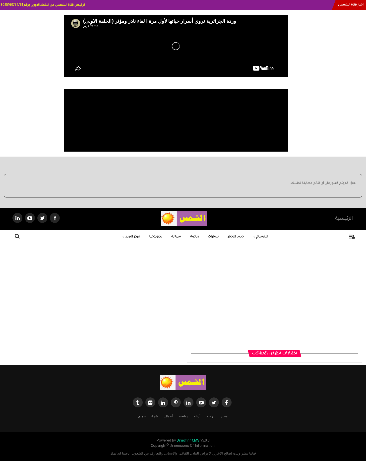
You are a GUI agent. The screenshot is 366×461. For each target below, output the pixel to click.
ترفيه (210, 416)
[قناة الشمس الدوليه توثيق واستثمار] (183, 383)
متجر (224, 416)
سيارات (213, 237)
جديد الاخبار (236, 237)
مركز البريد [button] (132, 237)
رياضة (194, 237)
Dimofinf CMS (188, 440)
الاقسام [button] (262, 237)
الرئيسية (344, 218)
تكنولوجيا (155, 237)
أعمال (168, 416)
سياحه (176, 237)
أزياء (197, 416)
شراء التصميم (148, 416)
